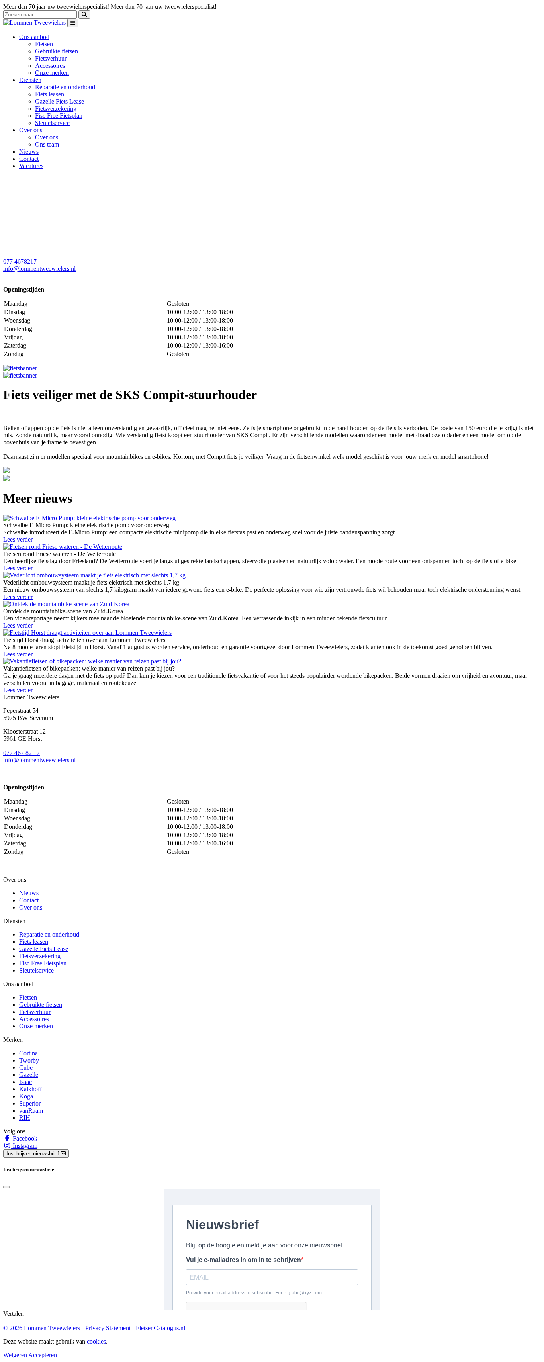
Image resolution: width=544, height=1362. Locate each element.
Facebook (24, 1138)
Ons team (47, 144)
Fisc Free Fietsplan (58, 115)
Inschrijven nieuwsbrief (33, 1154)
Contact (29, 158)
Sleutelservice (52, 122)
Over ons (46, 137)
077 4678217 (20, 261)
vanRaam (31, 1110)
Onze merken (52, 72)
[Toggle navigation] (72, 23)
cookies (96, 1341)
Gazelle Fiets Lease (59, 101)
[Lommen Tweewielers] (35, 22)
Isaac (25, 1081)
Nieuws (29, 151)
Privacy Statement (108, 1328)
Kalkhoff (30, 1089)
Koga (26, 1096)
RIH (24, 1117)
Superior (30, 1103)
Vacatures (31, 165)
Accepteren (42, 1355)
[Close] (6, 1187)
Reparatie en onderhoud (65, 87)
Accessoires (50, 65)
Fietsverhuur (51, 58)
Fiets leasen (49, 94)
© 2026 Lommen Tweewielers (41, 1328)
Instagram (24, 1145)
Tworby (29, 1060)
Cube (26, 1067)
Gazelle (28, 1074)
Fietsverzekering (55, 108)
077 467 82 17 (21, 752)
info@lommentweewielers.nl (39, 268)
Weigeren (15, 1355)
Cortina (28, 1053)
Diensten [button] (30, 79)
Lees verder (18, 539)
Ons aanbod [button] (34, 36)
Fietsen (44, 44)
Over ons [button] (30, 130)
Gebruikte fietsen (56, 51)
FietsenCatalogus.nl (160, 1328)
